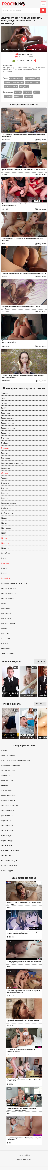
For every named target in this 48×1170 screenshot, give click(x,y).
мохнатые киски (10, 87)
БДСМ (3, 408)
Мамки (4, 518)
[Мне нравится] (14, 60)
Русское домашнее (9, 593)
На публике (6, 553)
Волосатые (5, 453)
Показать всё (40, 704)
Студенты (5, 633)
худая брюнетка (8, 800)
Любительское (7, 513)
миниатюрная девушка (13, 82)
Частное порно (7, 653)
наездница (24, 87)
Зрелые (4, 478)
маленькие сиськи (9, 865)
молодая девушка (32, 82)
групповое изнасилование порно (15, 760)
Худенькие (28, 96)
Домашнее (5, 468)
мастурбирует (7, 870)
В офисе (4, 443)
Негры (4, 558)
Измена (4, 488)
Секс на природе (8, 623)
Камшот (4, 493)
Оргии (4, 568)
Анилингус (5, 403)
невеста (4, 785)
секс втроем (6, 855)
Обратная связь (24, 1159)
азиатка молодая (16, 78)
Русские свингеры (9, 588)
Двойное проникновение (12, 463)
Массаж (4, 523)
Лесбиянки (6, 508)
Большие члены (8, 428)
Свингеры (5, 608)
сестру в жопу (7, 830)
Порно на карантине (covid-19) (14, 583)
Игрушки (5, 483)
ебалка (4, 750)
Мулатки (5, 548)
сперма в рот (6, 790)
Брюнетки (27, 92)
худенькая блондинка (10, 765)
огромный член (8, 770)
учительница (6, 815)
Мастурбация (6, 528)
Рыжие (4, 603)
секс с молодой (7, 810)
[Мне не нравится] (35, 60)
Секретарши (6, 613)
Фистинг (4, 643)
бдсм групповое (8, 755)
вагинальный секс (32, 78)
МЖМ (3, 533)
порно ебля (6, 820)
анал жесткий (7, 780)
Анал (3, 398)
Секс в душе (6, 618)
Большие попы (7, 423)
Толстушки (5, 638)
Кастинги (5, 498)
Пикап (4, 573)
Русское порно (7, 598)
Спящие (4, 628)
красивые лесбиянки (10, 850)
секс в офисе (6, 845)
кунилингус (6, 835)
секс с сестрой (7, 825)
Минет (36, 92)
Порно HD (18, 96)
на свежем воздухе (9, 860)
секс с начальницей (9, 805)
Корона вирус (7, 840)
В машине (5, 438)
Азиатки (18, 92)
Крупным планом (8, 503)
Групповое (5, 458)
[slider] (11, 49)
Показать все (40, 661)
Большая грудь (7, 418)
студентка (5, 775)
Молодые (8, 96)
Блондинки (6, 413)
